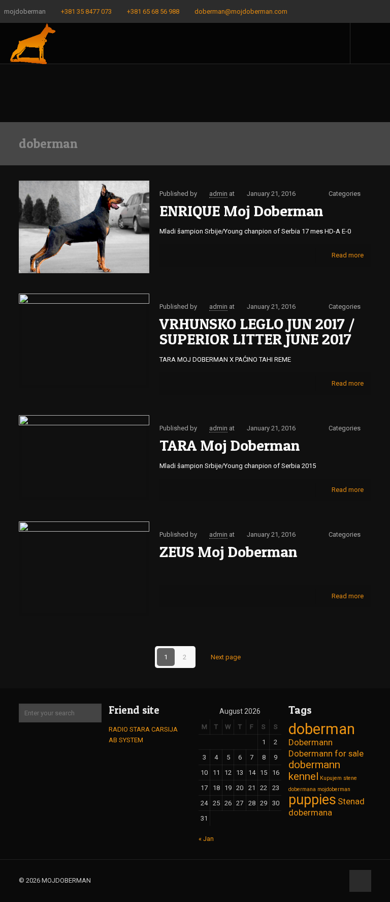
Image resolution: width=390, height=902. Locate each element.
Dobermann (310, 742)
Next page (226, 657)
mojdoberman (333, 789)
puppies (312, 800)
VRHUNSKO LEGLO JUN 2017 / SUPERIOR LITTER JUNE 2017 (256, 331)
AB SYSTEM (126, 740)
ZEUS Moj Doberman (228, 551)
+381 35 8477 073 (86, 11)
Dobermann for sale (326, 753)
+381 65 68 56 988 (153, 11)
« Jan (206, 838)
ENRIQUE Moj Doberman (241, 210)
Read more (348, 255)
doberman (321, 729)
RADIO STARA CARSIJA (143, 729)
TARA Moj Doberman (229, 445)
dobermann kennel (314, 770)
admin (218, 193)
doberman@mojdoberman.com (240, 11)
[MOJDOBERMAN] (32, 43)
